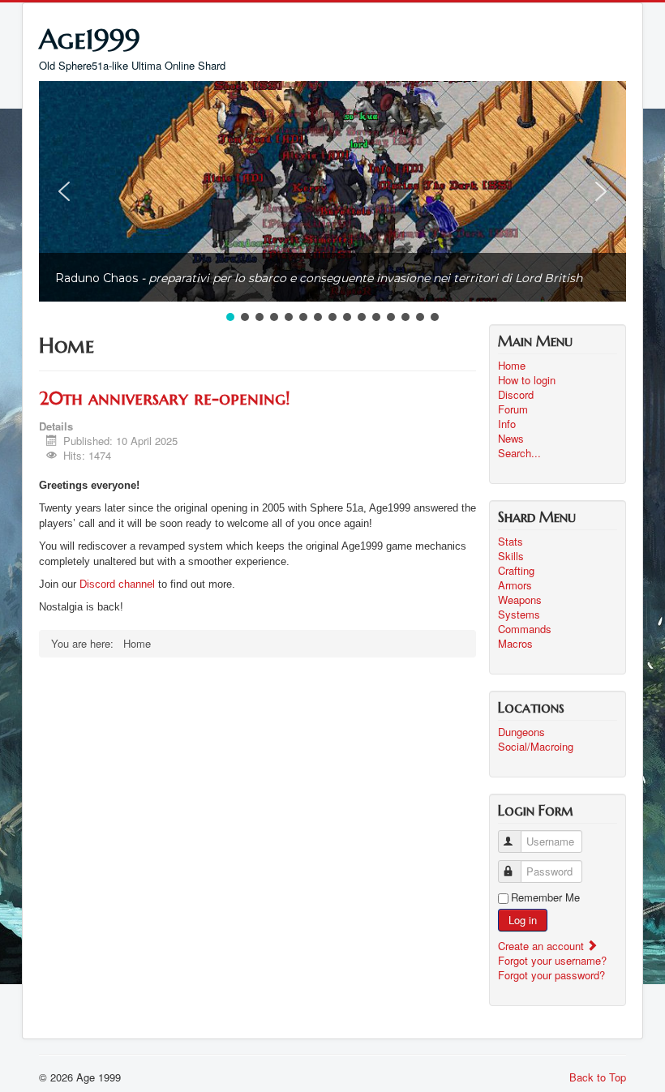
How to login (527, 380)
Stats (510, 541)
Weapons (520, 600)
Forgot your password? (551, 975)
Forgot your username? (552, 960)
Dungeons (521, 732)
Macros (515, 643)
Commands (524, 629)
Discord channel (117, 584)
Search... (519, 453)
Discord (516, 395)
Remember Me (545, 897)
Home (512, 365)
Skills (511, 556)
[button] (64, 191)
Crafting (516, 570)
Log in (522, 919)
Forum (513, 409)
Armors (515, 585)
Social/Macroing (535, 746)
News (511, 438)
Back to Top (597, 1077)
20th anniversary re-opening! (164, 398)
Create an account (542, 945)
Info (507, 424)
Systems (519, 614)
